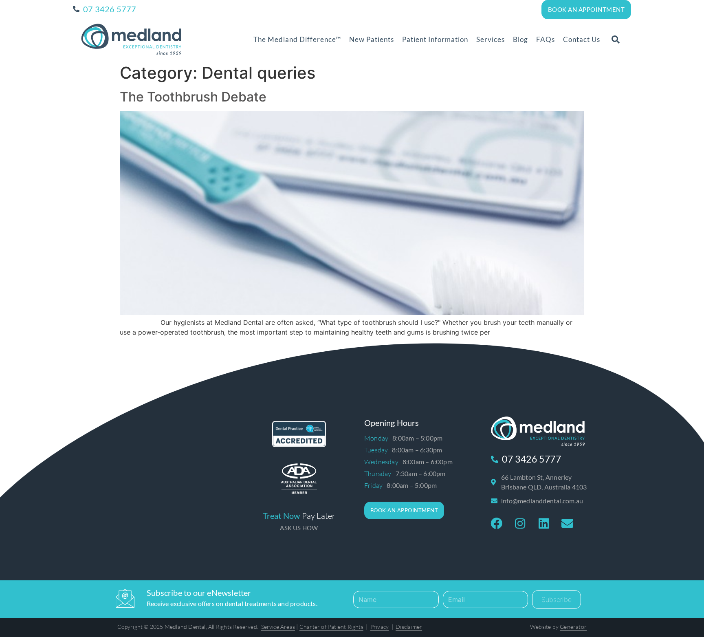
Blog (520, 39)
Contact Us (581, 39)
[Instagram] (520, 524)
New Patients (371, 39)
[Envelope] (567, 524)
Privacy (379, 626)
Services (490, 39)
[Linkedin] (544, 524)
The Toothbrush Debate (193, 97)
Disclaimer (409, 626)
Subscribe (556, 599)
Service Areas (278, 626)
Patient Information (435, 39)
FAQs (545, 39)
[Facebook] (496, 524)
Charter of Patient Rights (331, 626)
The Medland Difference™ (297, 39)
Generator (573, 626)
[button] (615, 39)
